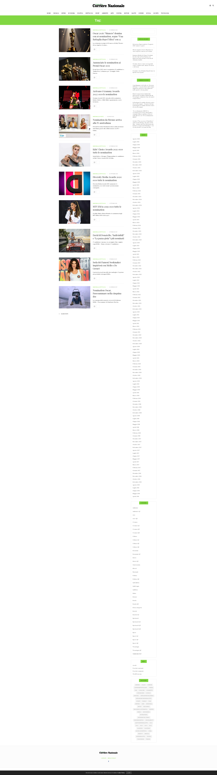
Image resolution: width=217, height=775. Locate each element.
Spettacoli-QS (137, 629)
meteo (139, 706)
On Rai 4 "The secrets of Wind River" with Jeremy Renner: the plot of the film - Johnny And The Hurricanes (143, 122)
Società (156, 13)
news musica (146, 712)
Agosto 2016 (136, 485)
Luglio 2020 (136, 349)
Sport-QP (135, 639)
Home (49, 13)
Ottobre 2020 (136, 340)
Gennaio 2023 (136, 263)
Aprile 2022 (136, 289)
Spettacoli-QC (137, 622)
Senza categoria (137, 607)
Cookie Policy (121, 772)
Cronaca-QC (136, 525)
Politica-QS (136, 579)
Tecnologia (165, 13)
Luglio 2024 (136, 211)
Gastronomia (136, 565)
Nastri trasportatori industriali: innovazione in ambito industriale (142, 94)
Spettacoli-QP (137, 625)
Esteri (63, 13)
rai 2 (137, 725)
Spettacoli (89, 13)
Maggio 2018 (136, 424)
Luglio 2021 (136, 315)
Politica (80, 13)
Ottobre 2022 (136, 271)
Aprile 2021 (136, 323)
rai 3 (141, 725)
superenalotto (140, 736)
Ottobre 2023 (136, 237)
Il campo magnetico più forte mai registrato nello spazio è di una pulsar (143, 88)
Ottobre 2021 (136, 306)
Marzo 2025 (136, 188)
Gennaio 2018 (136, 436)
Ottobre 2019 (136, 375)
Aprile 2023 (136, 254)
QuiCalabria (136, 582)
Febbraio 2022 (137, 294)
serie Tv (140, 733)
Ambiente (105, 13)
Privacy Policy (112, 758)
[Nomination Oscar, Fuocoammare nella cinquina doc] (74, 297)
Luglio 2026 (136, 142)
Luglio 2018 (136, 418)
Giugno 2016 (136, 490)
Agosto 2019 (136, 381)
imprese (137, 703)
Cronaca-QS (136, 533)
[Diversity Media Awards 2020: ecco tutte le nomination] (74, 183)
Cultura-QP (136, 543)
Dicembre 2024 (137, 196)
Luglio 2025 (136, 176)
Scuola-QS (136, 604)
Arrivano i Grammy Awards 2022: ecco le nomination (106, 93)
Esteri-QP (135, 561)
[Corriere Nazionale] (108, 5)
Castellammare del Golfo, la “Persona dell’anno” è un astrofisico (143, 86)
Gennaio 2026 (136, 159)
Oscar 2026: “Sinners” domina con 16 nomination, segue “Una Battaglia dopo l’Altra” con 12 (108, 36)
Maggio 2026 (136, 147)
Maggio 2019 (136, 390)
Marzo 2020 (136, 361)
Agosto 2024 (136, 208)
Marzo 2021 (136, 326)
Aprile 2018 (136, 427)
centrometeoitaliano (140, 687)
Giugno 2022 (136, 283)
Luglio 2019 (136, 384)
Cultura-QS (136, 547)
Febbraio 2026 (137, 156)
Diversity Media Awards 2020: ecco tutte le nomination (107, 179)
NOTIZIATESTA (143, 714)
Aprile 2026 (136, 150)
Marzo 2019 (136, 395)
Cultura (119, 13)
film (150, 701)
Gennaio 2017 (136, 470)
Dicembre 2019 (137, 369)
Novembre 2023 (137, 234)
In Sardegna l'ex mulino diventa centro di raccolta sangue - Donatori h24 (143, 103)
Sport (97, 13)
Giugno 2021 (136, 317)
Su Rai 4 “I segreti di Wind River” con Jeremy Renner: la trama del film (143, 126)
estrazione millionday (147, 695)
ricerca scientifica (141, 731)
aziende (137, 684)
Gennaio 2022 (136, 297)
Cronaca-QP (136, 529)
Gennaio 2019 (136, 401)
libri (143, 703)
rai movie (139, 728)
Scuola (148, 13)
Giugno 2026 (136, 144)
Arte (112, 13)
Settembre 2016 (137, 482)
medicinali (149, 703)
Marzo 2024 (136, 222)
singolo (147, 733)
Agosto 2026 (136, 139)
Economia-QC (137, 554)
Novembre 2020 (137, 338)
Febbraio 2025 (137, 191)
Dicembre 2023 (137, 231)
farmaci (144, 701)
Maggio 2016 (136, 493)
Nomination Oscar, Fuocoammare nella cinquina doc (107, 293)
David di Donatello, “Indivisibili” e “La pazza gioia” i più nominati (108, 237)
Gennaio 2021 (136, 332)
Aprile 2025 (136, 185)
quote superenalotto (141, 722)
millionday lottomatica (140, 709)
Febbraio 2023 (137, 260)
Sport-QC (135, 636)
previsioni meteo (139, 720)
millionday (146, 706)
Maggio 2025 (136, 182)
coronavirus (140, 693)
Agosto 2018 (136, 415)
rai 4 (146, 725)
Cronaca (56, 13)
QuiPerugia (136, 586)
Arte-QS (135, 518)
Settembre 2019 (137, 378)
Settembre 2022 (137, 274)
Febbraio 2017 (137, 467)
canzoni (149, 684)
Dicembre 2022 (137, 266)
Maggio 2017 (136, 459)
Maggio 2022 (136, 286)
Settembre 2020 (137, 343)
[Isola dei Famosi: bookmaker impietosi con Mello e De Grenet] (74, 269)
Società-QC (136, 614)
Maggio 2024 (136, 217)
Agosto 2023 (136, 242)
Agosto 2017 (136, 450)
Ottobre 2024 (136, 202)
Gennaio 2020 (136, 366)
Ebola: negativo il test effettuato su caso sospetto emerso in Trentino (143, 50)
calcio (143, 684)
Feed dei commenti (138, 671)
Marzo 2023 (136, 257)
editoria (136, 695)
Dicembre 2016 (137, 473)
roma (150, 731)
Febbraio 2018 (137, 433)
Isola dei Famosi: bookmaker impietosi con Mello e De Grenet (107, 265)
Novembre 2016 (137, 476)
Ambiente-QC (136, 511)
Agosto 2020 (136, 346)
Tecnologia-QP (137, 650)
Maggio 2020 (136, 355)
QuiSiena (135, 590)
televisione (140, 739)
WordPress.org (137, 674)
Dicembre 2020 (137, 335)
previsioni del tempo (143, 717)
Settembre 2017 (137, 447)
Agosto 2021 (136, 312)
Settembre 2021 (137, 309)
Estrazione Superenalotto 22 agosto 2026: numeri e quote (143, 45)
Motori (126, 13)
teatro (149, 736)
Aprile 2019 (136, 392)
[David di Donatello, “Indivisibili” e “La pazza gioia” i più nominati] (74, 240)
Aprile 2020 (136, 358)
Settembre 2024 (137, 205)
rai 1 (151, 722)
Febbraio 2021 (137, 329)
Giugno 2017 (136, 456)
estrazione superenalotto (143, 698)
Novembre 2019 (137, 372)
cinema (151, 687)
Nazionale (96, 30)
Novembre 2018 (137, 407)
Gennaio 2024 (136, 228)
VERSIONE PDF (137, 654)
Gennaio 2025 (136, 193)
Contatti (103, 758)
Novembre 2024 (137, 199)
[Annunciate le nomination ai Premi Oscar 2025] (74, 69)
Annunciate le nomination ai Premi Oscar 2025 (107, 64)
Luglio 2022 (136, 280)
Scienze (141, 13)
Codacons (141, 690)
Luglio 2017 (136, 453)
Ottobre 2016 (136, 479)
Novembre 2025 (137, 165)
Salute (134, 13)
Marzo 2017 (136, 464)
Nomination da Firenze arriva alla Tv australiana (107, 121)
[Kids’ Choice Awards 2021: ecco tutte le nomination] (74, 155)
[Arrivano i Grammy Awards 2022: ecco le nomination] (74, 97)
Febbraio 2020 (137, 364)
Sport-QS (135, 643)
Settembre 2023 (137, 240)
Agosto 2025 (136, 173)
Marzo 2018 (136, 430)
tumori (148, 739)
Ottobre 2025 (136, 168)
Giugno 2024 (136, 214)
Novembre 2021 (137, 303)
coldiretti (149, 690)
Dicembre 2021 (137, 300)
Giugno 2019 (136, 387)
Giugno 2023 (136, 248)
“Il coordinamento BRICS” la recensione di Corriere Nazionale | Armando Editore (142, 112)
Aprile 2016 (136, 496)
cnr (136, 690)
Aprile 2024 (136, 219)
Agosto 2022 (136, 277)
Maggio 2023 (136, 251)
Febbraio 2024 (137, 225)
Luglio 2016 (136, 488)
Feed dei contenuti (138, 668)
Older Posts (64, 313)
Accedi (134, 665)
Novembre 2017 (137, 441)
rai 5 (150, 725)
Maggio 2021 (136, 320)
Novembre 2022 (137, 268)
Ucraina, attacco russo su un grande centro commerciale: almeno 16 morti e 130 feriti (143, 65)
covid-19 (148, 693)
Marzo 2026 (136, 153)
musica (139, 712)
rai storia (147, 728)
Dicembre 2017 (137, 439)
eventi (138, 701)
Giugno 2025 (136, 179)
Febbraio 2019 (137, 398)
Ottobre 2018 (136, 410)
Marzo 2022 (136, 291)
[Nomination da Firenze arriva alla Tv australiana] (74, 126)
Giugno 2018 (136, 421)
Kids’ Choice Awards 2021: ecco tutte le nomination (108, 151)
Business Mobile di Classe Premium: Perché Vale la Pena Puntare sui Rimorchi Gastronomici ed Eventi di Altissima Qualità (143, 58)
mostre (151, 709)
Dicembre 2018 (137, 404)
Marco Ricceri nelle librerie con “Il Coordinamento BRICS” (143, 115)
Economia (71, 13)
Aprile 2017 (136, 462)
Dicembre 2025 (137, 162)
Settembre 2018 (137, 413)
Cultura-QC (136, 540)
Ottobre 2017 (136, 444)
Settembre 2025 (137, 170)
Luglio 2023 (136, 245)
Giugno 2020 (136, 352)
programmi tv (149, 720)
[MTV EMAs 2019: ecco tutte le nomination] (74, 212)
